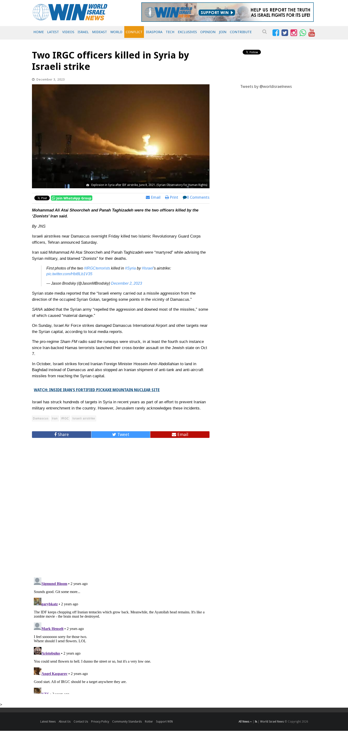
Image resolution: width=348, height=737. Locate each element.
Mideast (99, 32)
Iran (55, 418)
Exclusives (187, 32)
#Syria (130, 268)
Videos (68, 32)
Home (38, 32)
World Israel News (272, 721)
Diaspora (154, 32)
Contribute (241, 32)
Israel (83, 32)
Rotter (149, 721)
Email (155, 197)
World (116, 32)
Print (173, 197)
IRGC (65, 418)
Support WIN (164, 721)
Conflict (134, 32)
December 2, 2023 (126, 283)
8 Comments (198, 197)
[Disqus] (121, 505)
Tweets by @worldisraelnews (266, 86)
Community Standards (127, 721)
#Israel (147, 268)
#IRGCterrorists (97, 268)
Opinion (208, 32)
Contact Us (81, 721)
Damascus (41, 418)
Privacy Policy (100, 721)
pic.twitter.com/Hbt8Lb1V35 (69, 274)
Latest (53, 32)
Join (223, 32)
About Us (65, 721)
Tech (170, 32)
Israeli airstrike (83, 418)
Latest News (48, 721)
